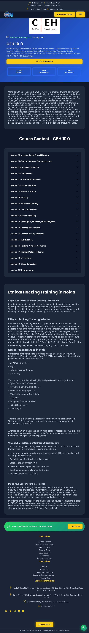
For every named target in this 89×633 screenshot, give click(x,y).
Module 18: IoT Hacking (21, 258)
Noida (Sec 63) (37, 3)
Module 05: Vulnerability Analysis (26, 179)
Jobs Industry (44, 547)
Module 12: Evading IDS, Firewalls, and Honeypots (33, 221)
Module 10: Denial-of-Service (24, 209)
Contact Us (44, 569)
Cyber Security (44, 553)
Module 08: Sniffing (19, 197)
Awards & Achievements (44, 544)
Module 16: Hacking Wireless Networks (28, 246)
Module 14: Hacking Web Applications (27, 234)
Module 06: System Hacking (23, 185)
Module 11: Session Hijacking (23, 215)
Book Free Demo (64, 14)
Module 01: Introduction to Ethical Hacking (30, 155)
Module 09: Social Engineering (24, 203)
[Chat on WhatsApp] (84, 628)
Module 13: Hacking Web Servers (25, 228)
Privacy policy (44, 578)
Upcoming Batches (44, 558)
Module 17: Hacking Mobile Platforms (27, 252)
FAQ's (44, 567)
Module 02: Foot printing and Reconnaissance (31, 161)
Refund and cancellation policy (44, 575)
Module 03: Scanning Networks (25, 167)
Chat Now (75, 526)
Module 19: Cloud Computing (24, 264)
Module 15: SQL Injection (22, 240)
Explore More (44, 624)
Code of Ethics (44, 550)
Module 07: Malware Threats (23, 191)
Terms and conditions (44, 572)
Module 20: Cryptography (22, 270)
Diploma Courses (44, 542)
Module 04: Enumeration (22, 173)
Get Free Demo (46, 61)
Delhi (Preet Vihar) (53, 3)
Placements (44, 556)
